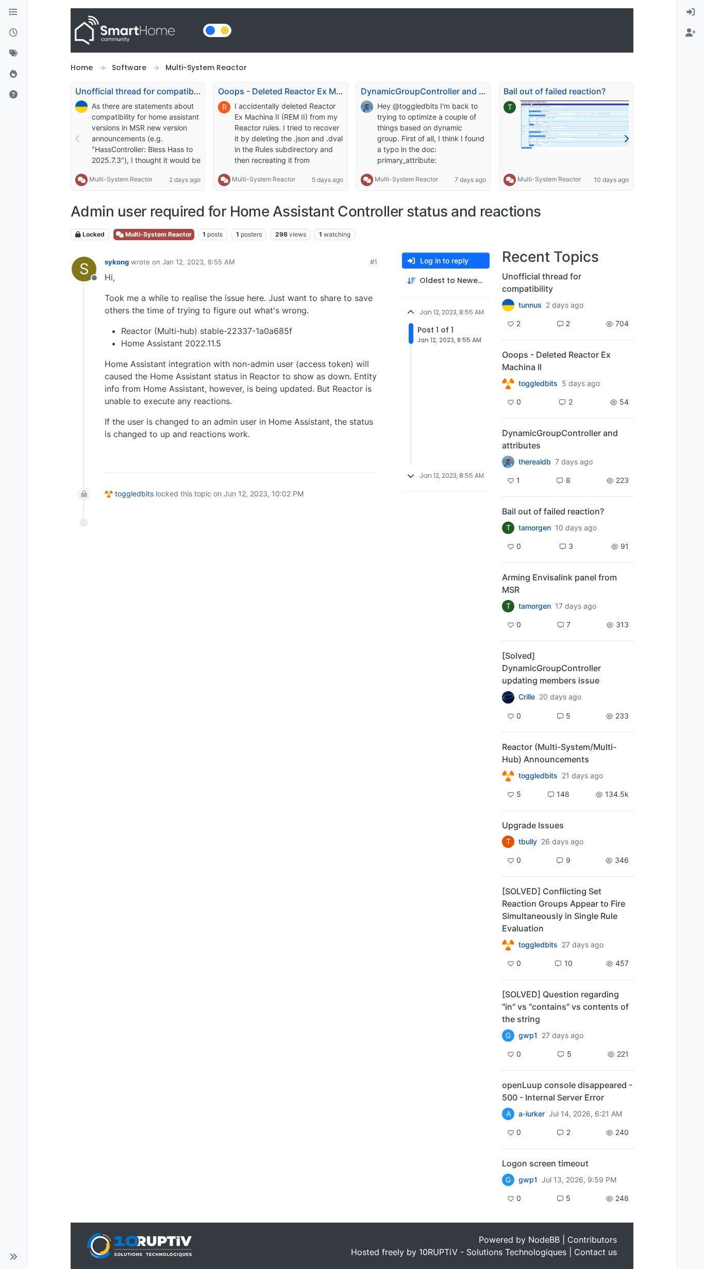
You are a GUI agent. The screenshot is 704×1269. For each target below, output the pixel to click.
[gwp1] (508, 945)
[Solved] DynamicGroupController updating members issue (551, 668)
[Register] (690, 33)
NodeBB (544, 1239)
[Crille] (508, 697)
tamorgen (534, 527)
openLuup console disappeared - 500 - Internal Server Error (567, 1091)
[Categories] (13, 12)
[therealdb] (508, 462)
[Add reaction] (310, 461)
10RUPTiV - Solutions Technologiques (492, 1252)
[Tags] (13, 53)
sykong (117, 262)
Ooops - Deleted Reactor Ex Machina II (293, 91)
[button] (13, 1256)
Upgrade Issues (533, 825)
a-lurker (531, 1113)
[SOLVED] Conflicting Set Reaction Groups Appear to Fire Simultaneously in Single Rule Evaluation (563, 909)
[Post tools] (368, 461)
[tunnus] (508, 305)
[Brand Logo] (135, 30)
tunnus (530, 305)
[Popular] (13, 74)
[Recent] (13, 33)
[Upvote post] (330, 461)
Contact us (595, 1252)
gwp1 (528, 1035)
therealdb (534, 461)
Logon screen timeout (545, 1163)
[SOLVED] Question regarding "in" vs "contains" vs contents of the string (565, 1006)
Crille (526, 696)
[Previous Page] (78, 138)
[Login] (690, 12)
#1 (373, 262)
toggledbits (134, 493)
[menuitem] (690, 12)
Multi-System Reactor (121, 179)
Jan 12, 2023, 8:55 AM (198, 262)
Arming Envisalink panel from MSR (559, 583)
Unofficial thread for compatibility (141, 91)
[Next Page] (626, 138)
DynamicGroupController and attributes (439, 91)
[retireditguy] (508, 383)
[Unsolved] (13, 95)
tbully (527, 841)
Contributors (592, 1239)
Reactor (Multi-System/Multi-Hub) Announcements (559, 753)
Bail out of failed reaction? (555, 91)
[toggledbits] (508, 776)
